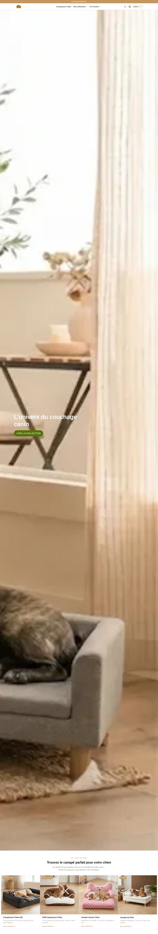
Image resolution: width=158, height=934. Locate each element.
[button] (137, 6)
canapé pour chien (72, 870)
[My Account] (129, 6)
